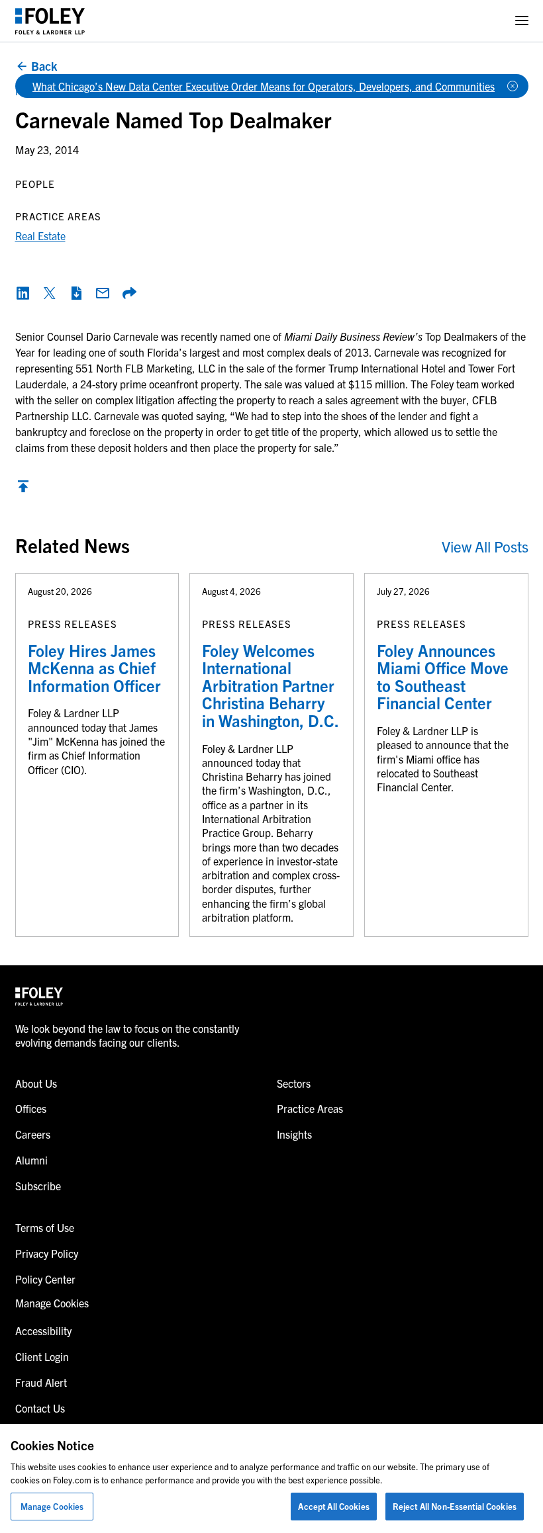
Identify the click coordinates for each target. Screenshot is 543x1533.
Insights (294, 1134)
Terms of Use (44, 1227)
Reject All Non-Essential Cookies (455, 1506)
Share (129, 293)
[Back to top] (23, 489)
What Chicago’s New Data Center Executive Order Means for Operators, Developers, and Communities (263, 86)
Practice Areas (310, 1108)
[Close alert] (512, 86)
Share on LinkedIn (23, 293)
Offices (30, 1108)
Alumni (31, 1159)
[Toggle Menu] (521, 21)
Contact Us (40, 1408)
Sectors (294, 1083)
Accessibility (43, 1330)
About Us (36, 1083)
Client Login (42, 1356)
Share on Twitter (50, 293)
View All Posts (485, 546)
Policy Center (45, 1279)
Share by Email (103, 293)
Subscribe (38, 1185)
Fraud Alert (41, 1382)
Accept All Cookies (333, 1506)
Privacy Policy (46, 1253)
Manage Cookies (52, 1506)
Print (76, 293)
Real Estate (40, 235)
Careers (32, 1134)
